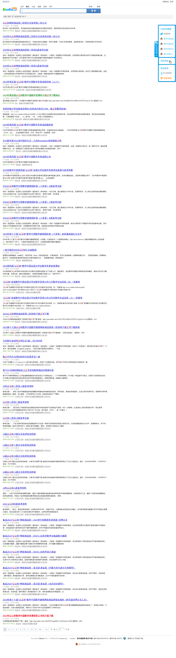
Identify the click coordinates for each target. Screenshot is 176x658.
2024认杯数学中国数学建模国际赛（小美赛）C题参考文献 (32, 202)
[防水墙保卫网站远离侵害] (124, 638)
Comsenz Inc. (63, 638)
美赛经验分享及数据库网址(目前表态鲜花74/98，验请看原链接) (34, 109)
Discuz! (42, 638)
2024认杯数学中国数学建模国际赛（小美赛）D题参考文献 (32, 186)
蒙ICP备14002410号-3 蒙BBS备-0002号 (108, 638)
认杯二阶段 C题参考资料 (16, 402)
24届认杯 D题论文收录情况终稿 (19, 434)
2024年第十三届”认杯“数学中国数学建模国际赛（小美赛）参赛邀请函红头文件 (42, 234)
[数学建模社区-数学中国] (10, 9)
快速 (90, 7)
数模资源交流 (27, 165)
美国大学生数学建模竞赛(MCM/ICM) (36, 119)
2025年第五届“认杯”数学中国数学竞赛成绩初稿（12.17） (31, 82)
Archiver (72, 638)
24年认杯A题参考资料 (14, 488)
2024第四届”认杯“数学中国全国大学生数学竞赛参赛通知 (31, 266)
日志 (33, 7)
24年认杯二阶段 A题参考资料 (18, 386)
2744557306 (20, 90)
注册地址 (165, 2)
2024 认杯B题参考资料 (15, 504)
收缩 (156, 49)
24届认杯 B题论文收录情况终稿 (19, 456)
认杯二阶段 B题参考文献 (16, 418)
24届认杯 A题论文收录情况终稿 (19, 472)
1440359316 (20, 292)
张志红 (18, 165)
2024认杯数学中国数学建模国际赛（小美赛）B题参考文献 (32, 218)
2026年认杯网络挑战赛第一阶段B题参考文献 (25, 50)
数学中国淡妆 (169, 39)
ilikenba (18, 624)
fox (16, 103)
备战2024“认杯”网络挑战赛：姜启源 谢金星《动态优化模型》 (34, 584)
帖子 (27, 7)
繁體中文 (131, 638)
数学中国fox (168, 54)
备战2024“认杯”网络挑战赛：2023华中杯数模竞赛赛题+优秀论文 (35, 520)
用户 (51, 7)
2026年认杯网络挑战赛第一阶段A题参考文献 (25, 66)
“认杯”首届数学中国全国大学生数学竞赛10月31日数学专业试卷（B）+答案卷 (41, 282)
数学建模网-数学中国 (85, 638)
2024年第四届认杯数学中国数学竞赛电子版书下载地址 (31, 95)
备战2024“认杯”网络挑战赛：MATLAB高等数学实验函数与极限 (35, 536)
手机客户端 (139, 638)
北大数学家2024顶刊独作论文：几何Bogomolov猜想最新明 (32, 141)
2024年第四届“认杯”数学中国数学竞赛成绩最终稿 (28, 125)
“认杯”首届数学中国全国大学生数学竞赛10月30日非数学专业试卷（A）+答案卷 (42, 298)
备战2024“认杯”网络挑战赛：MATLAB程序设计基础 (29, 552)
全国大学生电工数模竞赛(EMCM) (33, 244)
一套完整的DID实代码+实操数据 (20, 250)
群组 (45, 7)
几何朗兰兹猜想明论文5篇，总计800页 (22, 341)
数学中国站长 (169, 44)
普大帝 (17, 31)
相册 (39, 7)
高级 (98, 7)
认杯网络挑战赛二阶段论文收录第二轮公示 (25, 23)
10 (40, 629)
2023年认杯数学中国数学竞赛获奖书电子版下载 (28, 616)
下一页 (52, 629)
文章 (22, 7)
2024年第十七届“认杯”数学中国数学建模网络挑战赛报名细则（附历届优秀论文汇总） (45, 600)
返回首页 (6, 2)
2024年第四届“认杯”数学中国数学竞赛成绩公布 (27, 156)
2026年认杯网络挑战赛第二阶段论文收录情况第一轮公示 (31, 36)
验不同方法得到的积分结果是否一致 (21, 357)
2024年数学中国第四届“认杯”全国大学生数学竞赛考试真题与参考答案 (38, 170)
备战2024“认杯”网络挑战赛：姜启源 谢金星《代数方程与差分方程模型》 (39, 568)
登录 (171, 2)
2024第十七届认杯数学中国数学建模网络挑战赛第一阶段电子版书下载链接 (41, 327)
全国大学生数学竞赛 (26, 103)
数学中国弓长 (169, 49)
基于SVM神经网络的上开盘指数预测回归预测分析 (28, 370)
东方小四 (18, 119)
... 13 (45, 629)
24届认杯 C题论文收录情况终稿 (19, 445)
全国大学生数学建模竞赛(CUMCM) (34, 31)
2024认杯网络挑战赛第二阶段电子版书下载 (26, 314)
